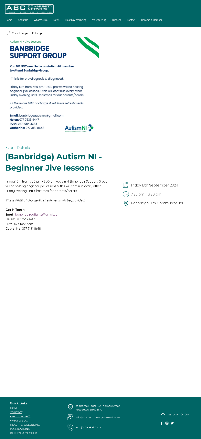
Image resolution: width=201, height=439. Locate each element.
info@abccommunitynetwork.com (98, 417)
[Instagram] (167, 423)
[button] (40, 20)
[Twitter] (172, 423)
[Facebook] (162, 423)
